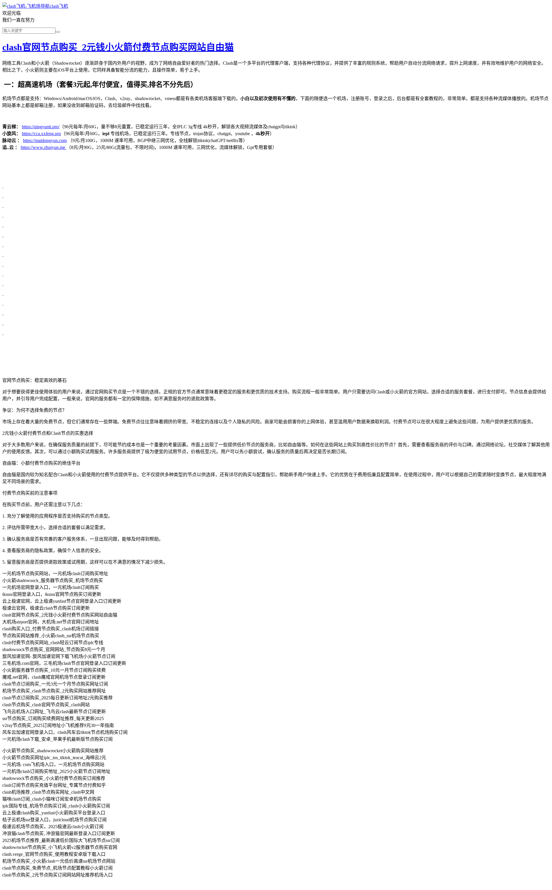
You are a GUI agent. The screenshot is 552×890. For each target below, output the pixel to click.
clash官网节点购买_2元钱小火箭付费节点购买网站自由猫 (118, 47)
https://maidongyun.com (45, 140)
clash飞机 (59, 6)
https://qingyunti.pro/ (41, 126)
